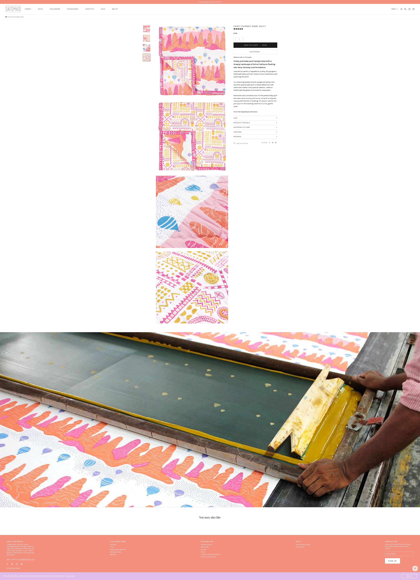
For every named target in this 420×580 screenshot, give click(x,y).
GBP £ (394, 9)
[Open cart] (413, 9)
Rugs (40, 9)
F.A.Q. (112, 547)
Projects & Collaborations (211, 554)
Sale (103, 9)
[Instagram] (17, 564)
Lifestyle (89, 9)
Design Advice (115, 552)
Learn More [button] (70, 576)
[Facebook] (269, 142)
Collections (300, 547)
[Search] (405, 9)
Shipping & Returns (118, 549)
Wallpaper (55, 9)
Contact (113, 545)
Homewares (73, 9)
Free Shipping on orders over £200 (210, 2)
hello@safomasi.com (27, 559)
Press (203, 552)
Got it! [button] (409, 576)
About (115, 9)
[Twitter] (272, 142)
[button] (238, 29)
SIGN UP (392, 561)
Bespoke (113, 554)
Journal (203, 549)
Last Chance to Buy (303, 545)
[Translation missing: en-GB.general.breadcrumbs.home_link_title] (6, 17)
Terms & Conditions (208, 557)
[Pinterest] (275, 142)
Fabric (28, 9)
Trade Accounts (206, 545)
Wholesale (205, 547)
